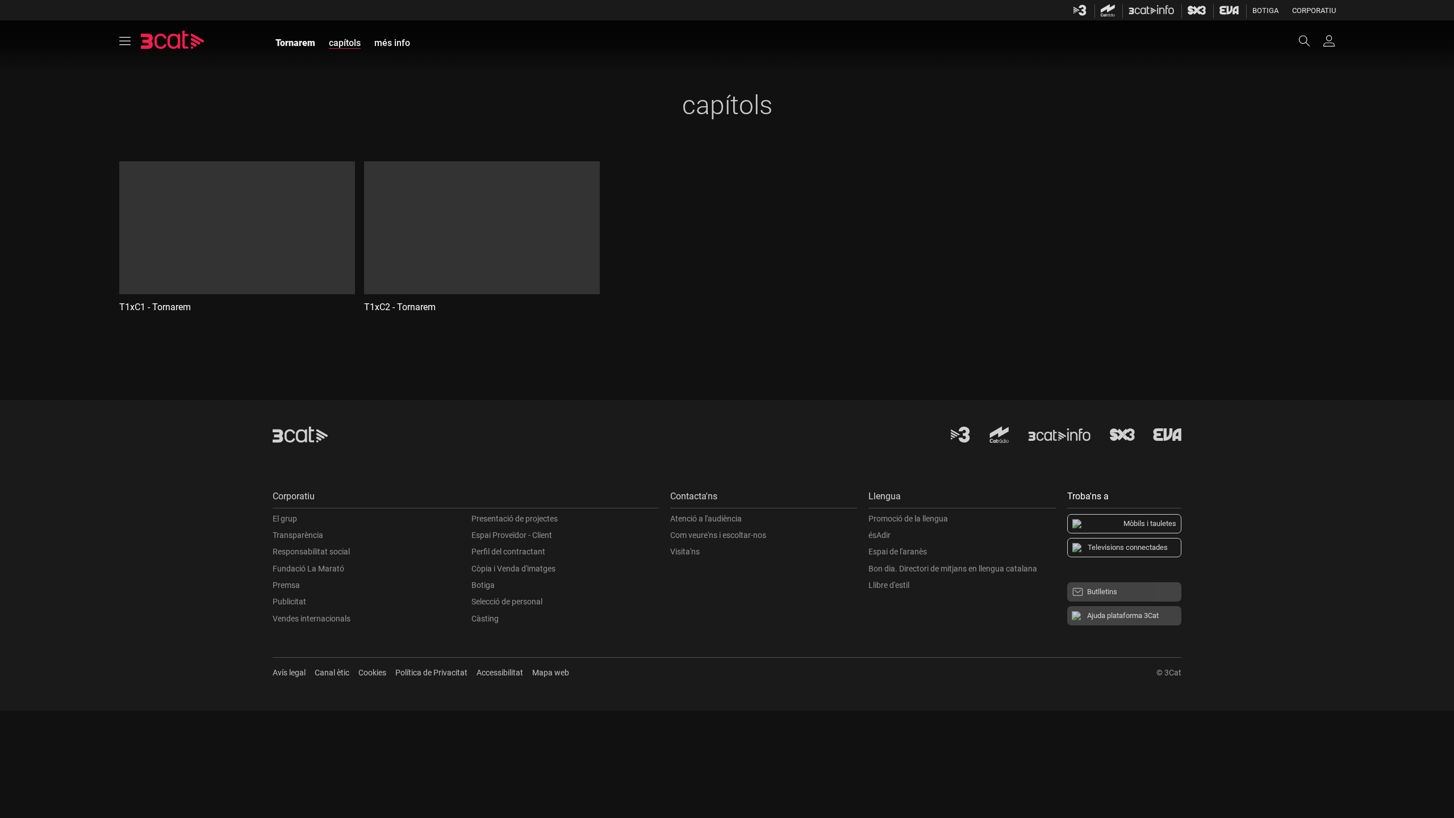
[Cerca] (1309, 41)
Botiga (1265, 10)
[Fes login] (1329, 41)
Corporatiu (1314, 10)
